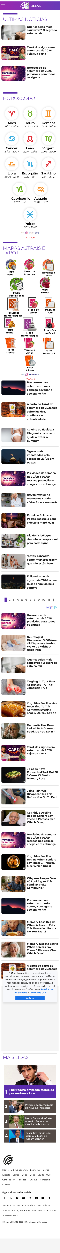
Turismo (33, 1179)
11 (49, 599)
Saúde (41, 1175)
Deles (32, 1175)
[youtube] (43, 1198)
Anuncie (7, 1205)
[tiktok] (30, 1198)
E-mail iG (51, 1210)
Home (5, 1170)
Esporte (6, 1175)
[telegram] (49, 1198)
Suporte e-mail (10, 1215)
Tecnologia (44, 1179)
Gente (46, 1170)
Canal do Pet (8, 1179)
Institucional (9, 1210)
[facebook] (4, 1198)
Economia (35, 1170)
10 (43, 599)
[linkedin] (24, 1198)
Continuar (30, 998)
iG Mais (6, 1184)
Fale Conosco (38, 1210)
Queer (49, 1175)
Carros (16, 1175)
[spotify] (36, 1198)
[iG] (24, 6)
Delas (36, 6)
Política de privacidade (24, 1205)
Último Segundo (19, 1170)
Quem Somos (23, 1210)
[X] (11, 1198)
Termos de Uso (44, 1205)
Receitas (22, 1179)
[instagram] (17, 1198)
